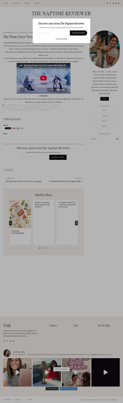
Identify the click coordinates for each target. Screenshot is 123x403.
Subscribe (78, 33)
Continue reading (61, 38)
